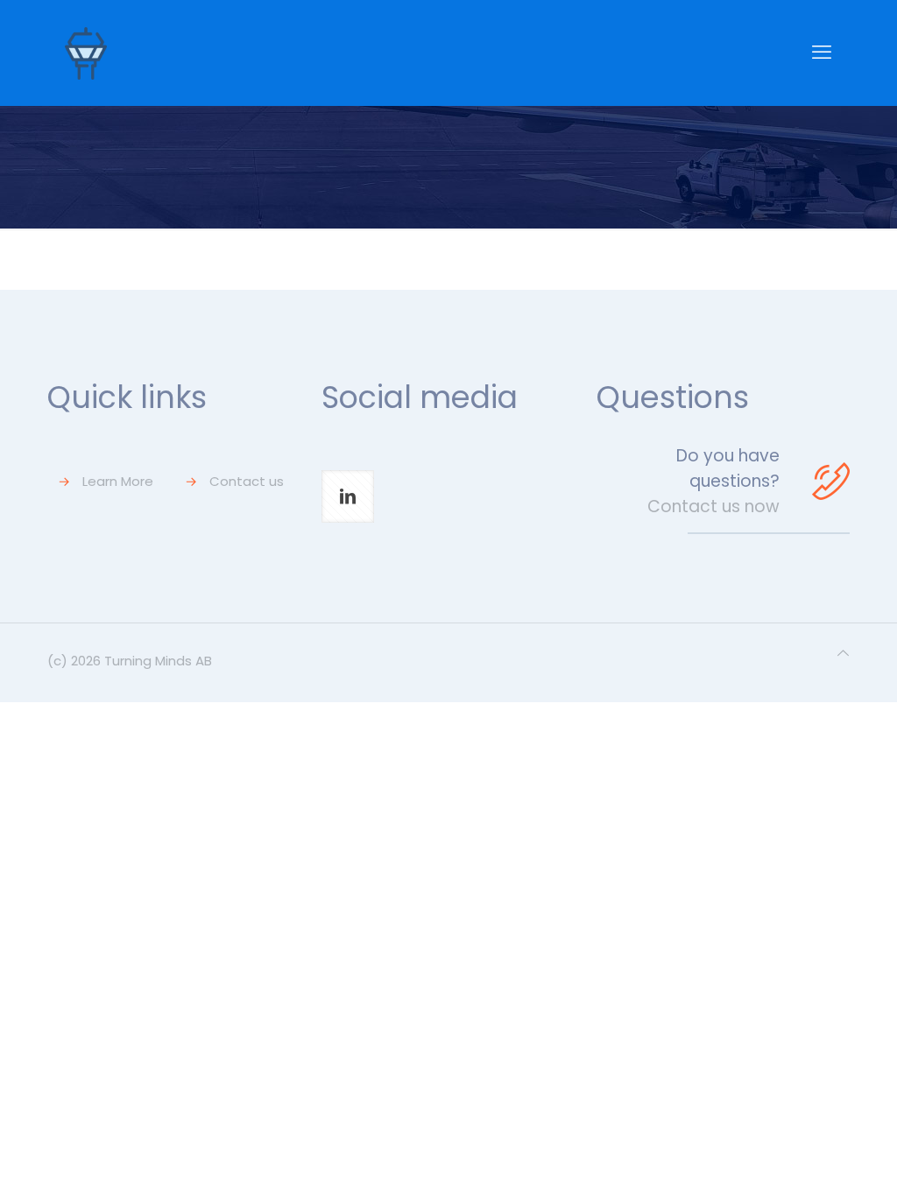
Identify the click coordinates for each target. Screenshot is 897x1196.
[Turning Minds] (86, 52)
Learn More (117, 481)
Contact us (246, 481)
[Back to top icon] (843, 653)
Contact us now (713, 506)
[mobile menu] (822, 52)
